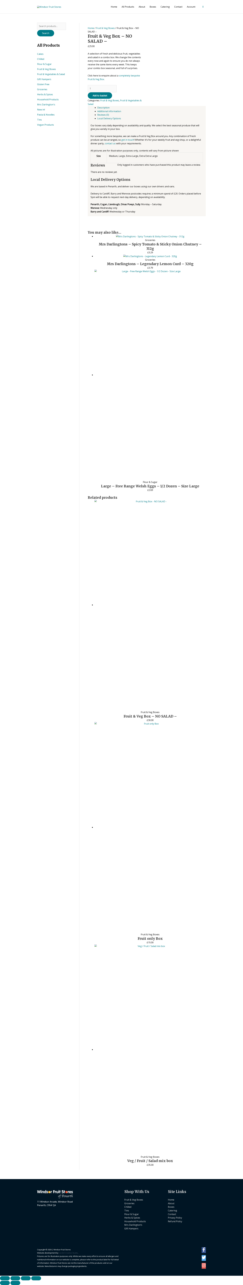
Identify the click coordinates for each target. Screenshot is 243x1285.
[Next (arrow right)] (15, 1283)
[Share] (26, 1278)
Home (114, 6)
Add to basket (100, 95)
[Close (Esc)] (36, 1278)
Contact (178, 6)
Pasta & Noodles (46, 114)
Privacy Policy (175, 1217)
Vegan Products (45, 124)
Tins (39, 119)
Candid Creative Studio (68, 1253)
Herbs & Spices (45, 94)
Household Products (48, 99)
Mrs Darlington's (46, 104)
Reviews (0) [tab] (103, 114)
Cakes (40, 53)
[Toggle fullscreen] (15, 1278)
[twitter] (204, 1258)
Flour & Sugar (44, 64)
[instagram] (204, 1266)
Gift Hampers (44, 79)
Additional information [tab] (109, 111)
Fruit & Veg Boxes (46, 69)
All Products (128, 6)
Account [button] (191, 6)
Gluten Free (43, 84)
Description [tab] (103, 107)
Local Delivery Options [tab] (109, 118)
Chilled (40, 59)
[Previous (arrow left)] (5, 1283)
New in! (41, 109)
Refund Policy (175, 1221)
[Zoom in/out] (5, 1278)
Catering (165, 6)
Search (45, 33)
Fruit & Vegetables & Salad (51, 74)
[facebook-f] (204, 1250)
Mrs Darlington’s (133, 1224)
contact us (110, 143)
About (142, 6)
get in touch (127, 139)
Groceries (42, 89)
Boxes (153, 6)
